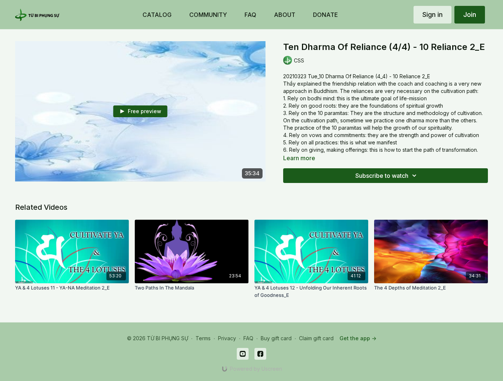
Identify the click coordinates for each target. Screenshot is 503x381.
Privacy (227, 338)
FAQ (248, 338)
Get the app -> (358, 338)
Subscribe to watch (381, 175)
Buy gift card (276, 338)
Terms (203, 338)
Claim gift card (316, 338)
